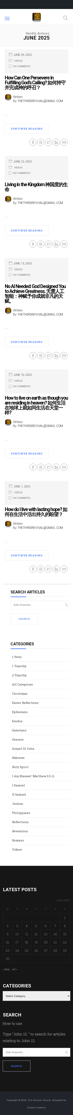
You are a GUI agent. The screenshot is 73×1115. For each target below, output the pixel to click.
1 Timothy (19, 666)
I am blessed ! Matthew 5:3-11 (33, 776)
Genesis (18, 739)
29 (65, 950)
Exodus (17, 721)
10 (17, 934)
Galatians (19, 730)
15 (64, 934)
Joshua (17, 804)
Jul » (14, 969)
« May (6, 969)
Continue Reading (26, 128)
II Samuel (19, 794)
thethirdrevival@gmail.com (40, 101)
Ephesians (20, 712)
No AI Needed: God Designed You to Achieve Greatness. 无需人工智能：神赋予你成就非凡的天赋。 (35, 294)
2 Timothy (19, 675)
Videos (18, 61)
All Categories (22, 684)
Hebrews (18, 758)
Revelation (20, 831)
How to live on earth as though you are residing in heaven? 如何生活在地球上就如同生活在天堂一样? (36, 405)
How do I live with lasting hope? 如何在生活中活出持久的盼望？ (36, 512)
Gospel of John (23, 748)
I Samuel (18, 785)
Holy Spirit (20, 767)
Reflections (20, 822)
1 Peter (17, 657)
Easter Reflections (25, 703)
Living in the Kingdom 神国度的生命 (36, 187)
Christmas (19, 693)
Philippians (21, 813)
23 (8, 950)
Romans (18, 840)
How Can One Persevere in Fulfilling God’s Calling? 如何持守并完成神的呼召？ (35, 82)
